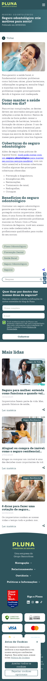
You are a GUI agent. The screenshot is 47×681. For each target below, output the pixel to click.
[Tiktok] (41, 602)
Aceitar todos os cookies (21, 665)
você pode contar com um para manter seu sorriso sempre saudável (23, 158)
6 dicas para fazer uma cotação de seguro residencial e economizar (20, 508)
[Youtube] (37, 602)
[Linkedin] (28, 602)
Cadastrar (23, 336)
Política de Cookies (20, 658)
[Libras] (44, 274)
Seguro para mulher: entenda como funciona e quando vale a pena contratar (23, 392)
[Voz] (44, 278)
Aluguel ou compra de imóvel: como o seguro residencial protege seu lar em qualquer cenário (23, 450)
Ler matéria (9, 410)
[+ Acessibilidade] (44, 282)
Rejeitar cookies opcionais (21, 673)
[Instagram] (32, 602)
